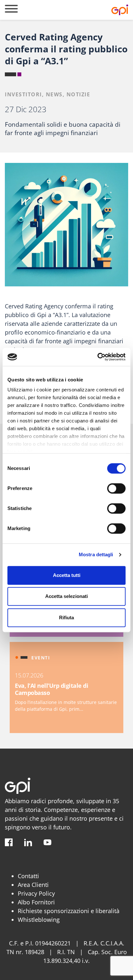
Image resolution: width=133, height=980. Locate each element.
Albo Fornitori (36, 902)
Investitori (23, 94)
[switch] (116, 488)
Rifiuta (66, 617)
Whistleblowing (39, 919)
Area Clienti (33, 885)
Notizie (78, 94)
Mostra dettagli (96, 554)
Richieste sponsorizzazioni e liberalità (68, 911)
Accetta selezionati (66, 596)
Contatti (28, 876)
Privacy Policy (36, 893)
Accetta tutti (66, 575)
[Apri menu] (11, 10)
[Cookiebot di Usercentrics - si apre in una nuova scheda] (97, 357)
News (54, 94)
